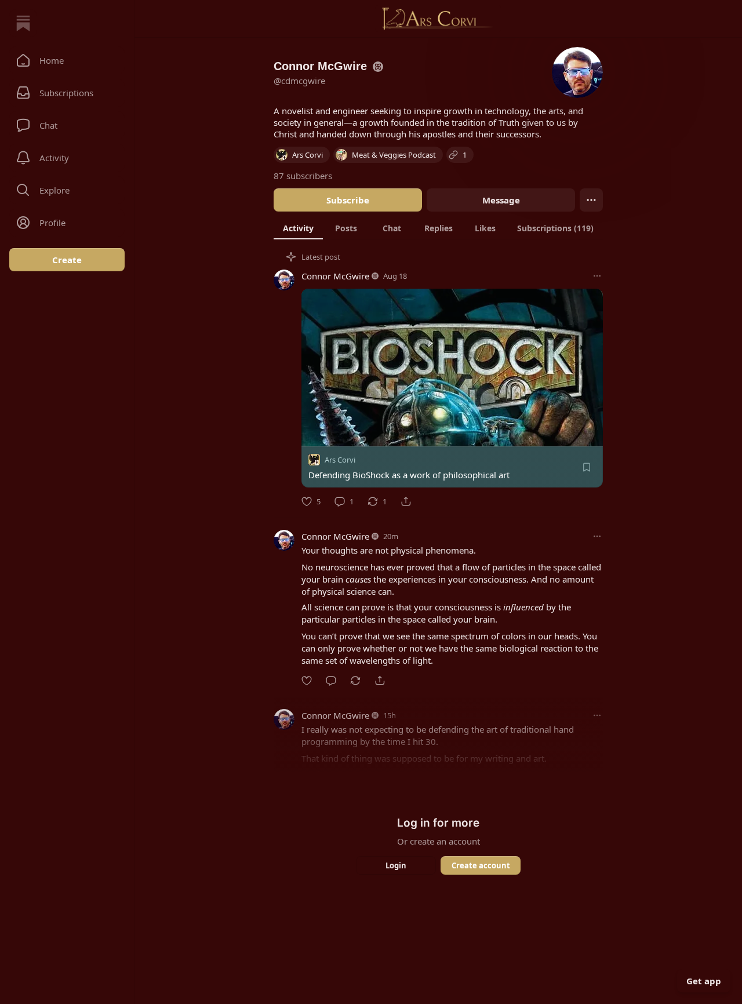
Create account (481, 865)
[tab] (298, 227)
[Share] (406, 501)
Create (67, 259)
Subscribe (347, 200)
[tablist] (438, 227)
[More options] (597, 276)
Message (501, 200)
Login (395, 865)
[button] (67, 60)
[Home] (23, 23)
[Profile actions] (591, 200)
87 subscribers (303, 175)
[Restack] (355, 680)
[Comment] (331, 680)
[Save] (586, 467)
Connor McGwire (335, 276)
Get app (703, 981)
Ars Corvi (340, 459)
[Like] (307, 680)
